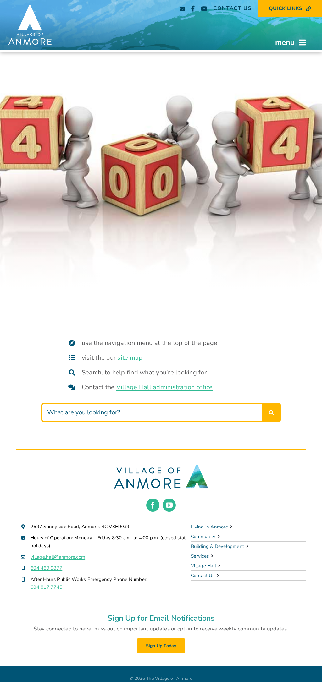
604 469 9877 (46, 568)
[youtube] (169, 505)
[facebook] (152, 505)
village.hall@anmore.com (58, 557)
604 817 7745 (46, 587)
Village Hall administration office (164, 387)
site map (129, 357)
